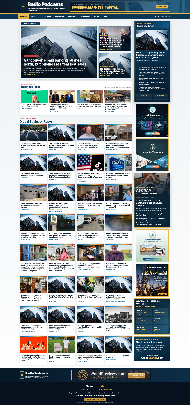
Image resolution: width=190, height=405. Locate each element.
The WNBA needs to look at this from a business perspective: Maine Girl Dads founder (152, 73)
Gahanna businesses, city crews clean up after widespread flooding (152, 68)
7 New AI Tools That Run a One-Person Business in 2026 (151, 83)
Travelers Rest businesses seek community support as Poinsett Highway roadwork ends (152, 88)
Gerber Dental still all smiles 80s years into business (153, 78)
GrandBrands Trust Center (95, 399)
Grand (95, 386)
